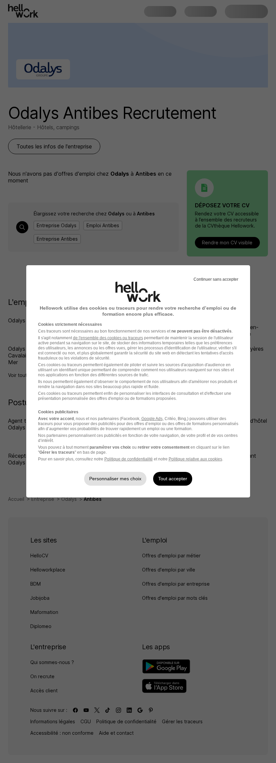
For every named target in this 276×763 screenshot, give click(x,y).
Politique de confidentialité (128, 459)
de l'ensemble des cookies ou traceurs (108, 338)
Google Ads (152, 418)
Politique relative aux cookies (195, 459)
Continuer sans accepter (216, 279)
